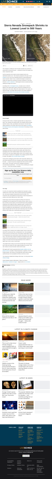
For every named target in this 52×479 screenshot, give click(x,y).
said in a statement (11, 81)
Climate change (28, 23)
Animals (4, 4)
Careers (9, 468)
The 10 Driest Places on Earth (18, 156)
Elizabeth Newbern (19, 31)
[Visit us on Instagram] (26, 1)
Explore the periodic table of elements (30, 438)
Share (5, 65)
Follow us (25, 65)
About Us (29, 460)
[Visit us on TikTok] (31, 1)
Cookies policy (21, 465)
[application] (18, 105)
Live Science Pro (46, 6)
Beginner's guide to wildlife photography (40, 433)
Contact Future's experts (19, 462)
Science (20, 4)
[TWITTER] (3, 266)
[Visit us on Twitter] (25, 1)
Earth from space (22, 432)
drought (4, 77)
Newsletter (31, 65)
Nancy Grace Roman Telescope (29, 6)
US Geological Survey (13, 85)
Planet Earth (25, 4)
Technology (35, 4)
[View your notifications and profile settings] (47, 2)
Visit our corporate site (28, 452)
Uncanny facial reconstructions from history (30, 442)
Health (16, 4)
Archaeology (10, 4)
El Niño (39, 6)
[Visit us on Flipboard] (30, 1)
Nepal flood (10, 6)
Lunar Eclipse (18, 6)
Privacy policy (10, 465)
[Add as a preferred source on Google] (26, 456)
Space (31, 4)
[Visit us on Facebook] (23, 1)
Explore (40, 4)
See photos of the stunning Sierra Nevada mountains (18, 92)
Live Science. (27, 261)
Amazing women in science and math (31, 435)
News (36, 31)
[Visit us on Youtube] (28, 1)
